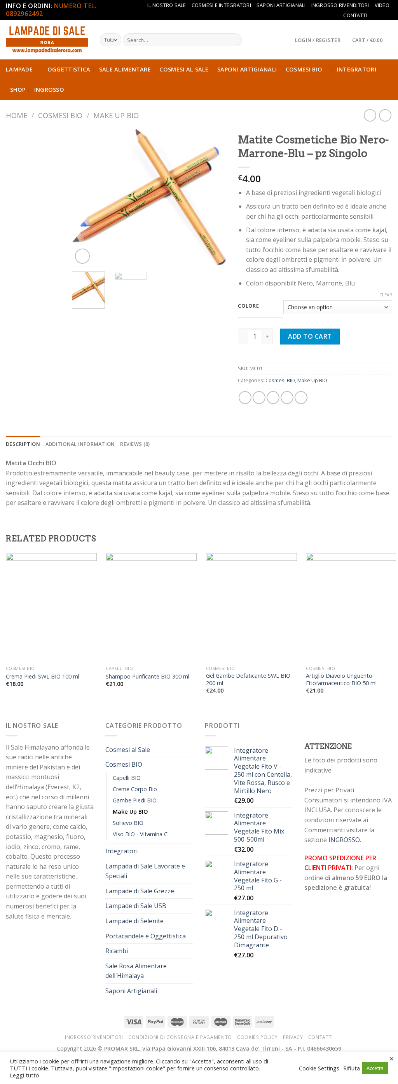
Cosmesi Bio (304, 69)
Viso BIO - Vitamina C (140, 834)
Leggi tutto (24, 1075)
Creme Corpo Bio (135, 789)
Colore (248, 306)
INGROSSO (49, 89)
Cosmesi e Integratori (221, 5)
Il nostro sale (166, 5)
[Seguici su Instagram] (381, 15)
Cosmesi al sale (183, 69)
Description (23, 443)
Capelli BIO (127, 777)
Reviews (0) (135, 443)
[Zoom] (82, 256)
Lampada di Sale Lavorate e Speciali (145, 871)
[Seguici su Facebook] (373, 15)
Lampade (19, 69)
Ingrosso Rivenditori (340, 5)
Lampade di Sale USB (135, 905)
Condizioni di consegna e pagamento (180, 1037)
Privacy (293, 1037)
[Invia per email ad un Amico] (273, 397)
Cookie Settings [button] (319, 1068)
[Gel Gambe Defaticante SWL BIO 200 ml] (251, 607)
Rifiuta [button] (351, 1068)
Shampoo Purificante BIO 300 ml (147, 676)
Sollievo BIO (128, 822)
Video (382, 5)
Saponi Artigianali (281, 5)
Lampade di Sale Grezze (139, 891)
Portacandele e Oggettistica (145, 936)
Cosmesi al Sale (127, 749)
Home (16, 115)
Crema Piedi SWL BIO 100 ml (42, 676)
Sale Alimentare (125, 69)
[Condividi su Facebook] (245, 397)
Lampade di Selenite (134, 921)
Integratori (356, 69)
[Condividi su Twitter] (259, 397)
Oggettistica (68, 69)
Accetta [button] (375, 1068)
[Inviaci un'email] (388, 15)
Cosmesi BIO (60, 115)
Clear (385, 295)
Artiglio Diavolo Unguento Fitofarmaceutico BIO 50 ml (341, 679)
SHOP (17, 89)
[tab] (23, 444)
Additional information (80, 443)
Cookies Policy (257, 1037)
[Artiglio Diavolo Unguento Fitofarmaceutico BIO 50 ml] (351, 607)
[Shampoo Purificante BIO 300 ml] (151, 607)
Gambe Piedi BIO (135, 800)
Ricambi (116, 951)
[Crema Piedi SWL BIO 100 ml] (51, 607)
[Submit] (234, 40)
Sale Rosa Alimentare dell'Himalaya (136, 971)
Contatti (355, 15)
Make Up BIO (116, 115)
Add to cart (310, 336)
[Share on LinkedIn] (301, 397)
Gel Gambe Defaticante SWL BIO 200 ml (248, 679)
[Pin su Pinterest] (287, 397)
